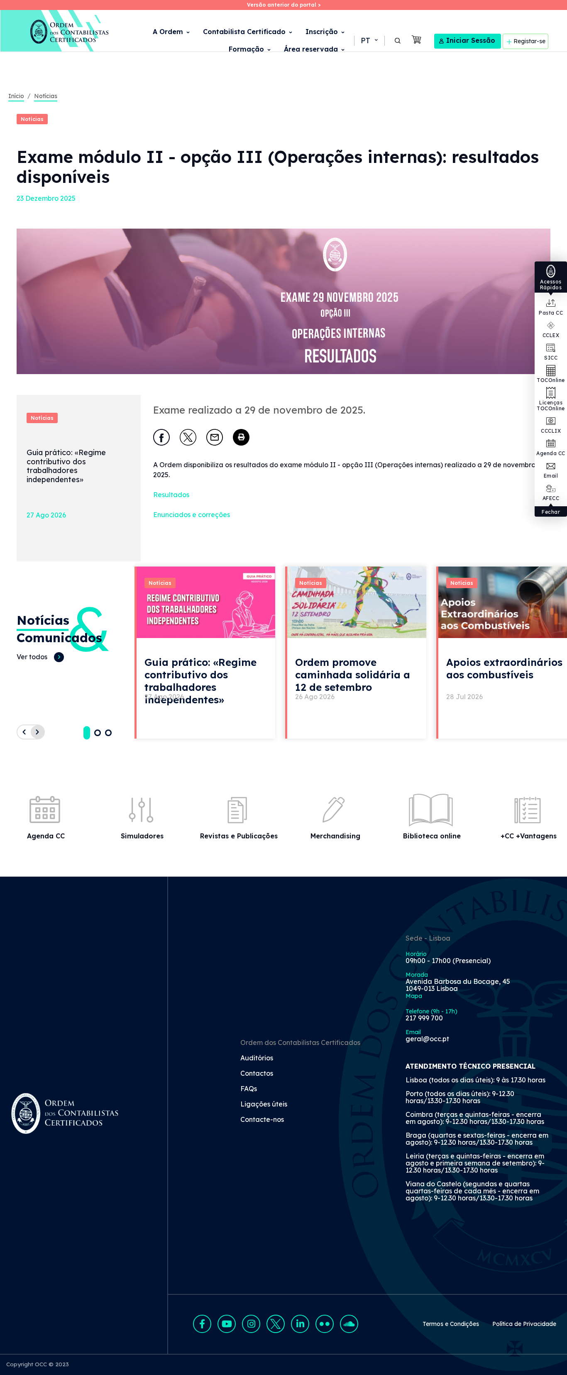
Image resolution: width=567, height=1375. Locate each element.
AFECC (551, 498)
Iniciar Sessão (470, 40)
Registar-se (529, 40)
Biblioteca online (432, 836)
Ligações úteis (263, 1104)
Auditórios (256, 1058)
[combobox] (368, 40)
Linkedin (300, 1324)
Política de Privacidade (524, 1324)
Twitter (275, 1324)
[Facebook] (161, 437)
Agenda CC (550, 453)
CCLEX (551, 335)
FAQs (248, 1089)
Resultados (171, 494)
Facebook (202, 1324)
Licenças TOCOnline (551, 405)
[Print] (241, 437)
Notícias (45, 96)
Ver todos (32, 657)
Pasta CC (551, 313)
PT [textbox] (365, 40)
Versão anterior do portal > (283, 5)
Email (551, 476)
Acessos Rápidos (551, 284)
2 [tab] (97, 732)
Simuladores (142, 836)
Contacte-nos (262, 1120)
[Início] (55, 31)
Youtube (227, 1324)
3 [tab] (108, 732)
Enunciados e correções (191, 514)
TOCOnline (551, 380)
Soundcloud (349, 1324)
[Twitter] (188, 437)
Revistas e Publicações (239, 836)
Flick (324, 1324)
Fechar (551, 512)
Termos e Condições (451, 1324)
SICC (550, 358)
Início (16, 96)
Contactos (256, 1073)
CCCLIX (551, 431)
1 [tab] (86, 732)
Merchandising (335, 836)
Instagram (251, 1324)
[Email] (214, 437)
